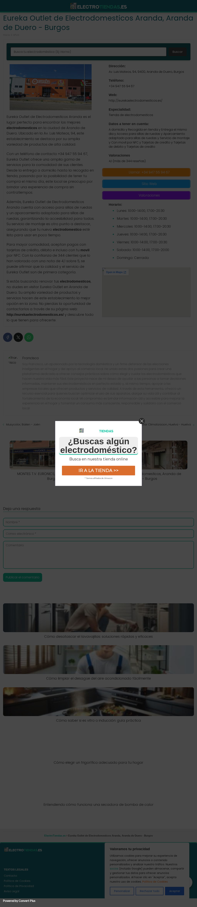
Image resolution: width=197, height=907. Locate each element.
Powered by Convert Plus (19, 900)
